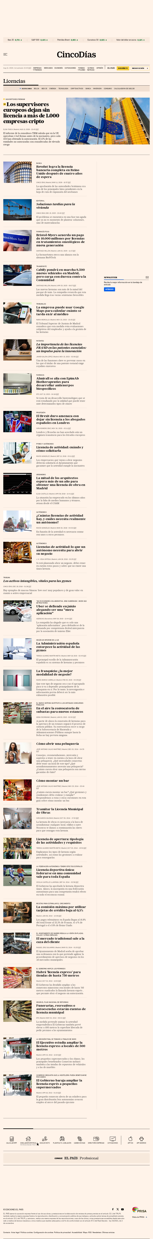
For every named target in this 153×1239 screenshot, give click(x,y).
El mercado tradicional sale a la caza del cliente (60, 940)
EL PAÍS (110, 67)
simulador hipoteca (28, 1143)
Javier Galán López (44, 357)
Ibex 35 (11, 40)
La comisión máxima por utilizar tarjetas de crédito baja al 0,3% (61, 909)
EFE (37, 394)
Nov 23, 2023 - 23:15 (66, 320)
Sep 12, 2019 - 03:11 (66, 456)
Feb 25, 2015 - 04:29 (72, 680)
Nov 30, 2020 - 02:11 (61, 428)
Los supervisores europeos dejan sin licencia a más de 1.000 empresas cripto (31, 112)
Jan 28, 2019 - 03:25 (67, 559)
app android (141, 1143)
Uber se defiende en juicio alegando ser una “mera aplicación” (56, 610)
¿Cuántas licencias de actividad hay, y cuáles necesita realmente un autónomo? (61, 519)
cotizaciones (113, 1143)
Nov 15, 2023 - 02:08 (69, 357)
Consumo (108, 89)
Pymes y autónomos (44, 444)
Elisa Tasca (8, 129)
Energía (52, 89)
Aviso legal (15, 1232)
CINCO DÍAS (40, 182)
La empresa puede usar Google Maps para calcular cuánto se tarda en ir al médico (60, 311)
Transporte (41, 266)
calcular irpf (11, 1143)
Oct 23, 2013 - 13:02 (51, 981)
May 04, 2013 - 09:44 (56, 1018)
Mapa (85, 1232)
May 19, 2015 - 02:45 (77, 656)
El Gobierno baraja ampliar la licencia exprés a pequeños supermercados (59, 1084)
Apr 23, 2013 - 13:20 (51, 1055)
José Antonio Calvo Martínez (48, 749)
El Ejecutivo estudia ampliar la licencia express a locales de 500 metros (60, 1046)
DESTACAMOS (27, 88)
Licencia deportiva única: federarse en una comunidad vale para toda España (58, 873)
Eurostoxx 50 (93, 40)
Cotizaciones (70, 68)
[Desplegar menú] (5, 54)
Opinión (100, 68)
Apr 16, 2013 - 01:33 (51, 1093)
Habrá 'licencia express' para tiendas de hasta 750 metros (58, 974)
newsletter (110, 277)
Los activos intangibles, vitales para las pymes (37, 581)
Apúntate (109, 289)
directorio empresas (96, 1143)
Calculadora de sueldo (124, 89)
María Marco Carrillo (45, 680)
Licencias (14, 81)
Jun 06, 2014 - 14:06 (51, 916)
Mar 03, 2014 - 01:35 (71, 948)
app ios (130, 1143)
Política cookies (26, 1232)
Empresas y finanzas (37, 69)
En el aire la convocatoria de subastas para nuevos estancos (59, 710)
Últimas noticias (90, 69)
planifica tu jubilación (62, 1143)
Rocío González (43, 456)
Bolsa (36, 89)
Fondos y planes (81, 69)
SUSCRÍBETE (123, 68)
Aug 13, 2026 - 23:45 (29, 129)
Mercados (48, 68)
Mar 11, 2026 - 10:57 (61, 182)
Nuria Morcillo (42, 320)
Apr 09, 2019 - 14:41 (64, 494)
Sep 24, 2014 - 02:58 (69, 882)
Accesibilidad (77, 1232)
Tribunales (41, 304)
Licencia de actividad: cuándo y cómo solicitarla (59, 449)
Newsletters (96, 1232)
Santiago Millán (43, 251)
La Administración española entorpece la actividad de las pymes (58, 647)
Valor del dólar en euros (126, 40)
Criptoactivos (77, 89)
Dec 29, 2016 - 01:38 (22, 587)
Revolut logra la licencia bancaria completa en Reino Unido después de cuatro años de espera (59, 172)
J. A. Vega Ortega (43, 559)
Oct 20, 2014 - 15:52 (77, 848)
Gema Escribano (43, 717)
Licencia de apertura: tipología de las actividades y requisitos (60, 841)
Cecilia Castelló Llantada (47, 882)
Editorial (40, 201)
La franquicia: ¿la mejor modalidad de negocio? (54, 673)
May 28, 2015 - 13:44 (62, 619)
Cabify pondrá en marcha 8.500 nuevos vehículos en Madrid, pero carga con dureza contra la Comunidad (61, 275)
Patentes (40, 341)
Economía (59, 68)
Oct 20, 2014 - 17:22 (69, 818)
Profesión (40, 413)
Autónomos (41, 512)
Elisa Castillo (42, 494)
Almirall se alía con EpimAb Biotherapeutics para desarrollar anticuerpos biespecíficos (57, 383)
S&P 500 (35, 40)
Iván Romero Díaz (43, 428)
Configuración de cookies (43, 1232)
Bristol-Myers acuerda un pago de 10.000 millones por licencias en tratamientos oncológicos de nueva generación (60, 240)
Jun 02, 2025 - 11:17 (66, 251)
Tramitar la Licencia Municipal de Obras (59, 811)
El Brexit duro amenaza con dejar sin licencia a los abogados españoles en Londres (60, 420)
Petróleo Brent (63, 40)
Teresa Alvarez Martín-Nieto (48, 656)
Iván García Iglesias (44, 818)
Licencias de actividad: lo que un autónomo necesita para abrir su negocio (60, 550)
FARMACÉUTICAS (42, 232)
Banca (88, 89)
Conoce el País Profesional (76, 1158)
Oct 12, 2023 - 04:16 (49, 394)
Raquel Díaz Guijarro (45, 948)
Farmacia (40, 375)
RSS (90, 1232)
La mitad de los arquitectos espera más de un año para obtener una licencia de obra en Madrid (60, 483)
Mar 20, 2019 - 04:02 (66, 528)
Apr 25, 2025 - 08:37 (66, 286)
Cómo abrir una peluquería (57, 744)
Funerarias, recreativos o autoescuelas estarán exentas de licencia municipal (61, 1009)
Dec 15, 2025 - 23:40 (55, 213)
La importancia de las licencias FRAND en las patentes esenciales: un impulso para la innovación (61, 348)
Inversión (97, 89)
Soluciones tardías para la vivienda (55, 206)
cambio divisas (79, 1143)
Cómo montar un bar (52, 780)
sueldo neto (45, 1143)
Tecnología (63, 89)
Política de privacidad (62, 1232)
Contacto (6, 1232)
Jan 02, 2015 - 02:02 (66, 717)
